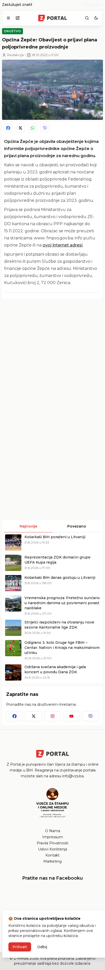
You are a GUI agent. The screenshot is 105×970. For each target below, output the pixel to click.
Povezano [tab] (76, 526)
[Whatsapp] (33, 128)
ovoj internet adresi (63, 245)
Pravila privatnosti (52, 843)
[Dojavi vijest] (17, 18)
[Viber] (45, 128)
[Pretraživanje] (87, 18)
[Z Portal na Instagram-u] (52, 716)
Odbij (42, 947)
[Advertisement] (52, 355)
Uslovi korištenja (52, 849)
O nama (52, 831)
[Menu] (8, 18)
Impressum (52, 837)
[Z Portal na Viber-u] (90, 716)
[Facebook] (8, 128)
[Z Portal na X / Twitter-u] (33, 716)
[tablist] (52, 526)
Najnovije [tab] (28, 526)
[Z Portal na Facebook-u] (14, 716)
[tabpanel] (52, 607)
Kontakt (52, 855)
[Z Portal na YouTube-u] (71, 716)
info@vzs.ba (73, 776)
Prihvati (19, 947)
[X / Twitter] (20, 128)
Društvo (12, 31)
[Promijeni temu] (96, 18)
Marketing (52, 861)
